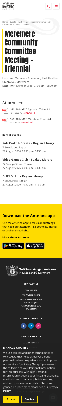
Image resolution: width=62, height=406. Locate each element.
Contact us (31, 283)
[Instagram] (38, 325)
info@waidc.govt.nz (31, 294)
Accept (11, 399)
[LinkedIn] (31, 325)
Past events (23, 22)
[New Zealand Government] (31, 273)
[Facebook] (24, 325)
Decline (29, 399)
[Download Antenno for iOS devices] (35, 246)
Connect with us (31, 318)
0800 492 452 (31, 290)
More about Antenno (15, 237)
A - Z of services (31, 342)
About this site (31, 336)
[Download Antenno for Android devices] (13, 246)
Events (13, 22)
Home (5, 22)
